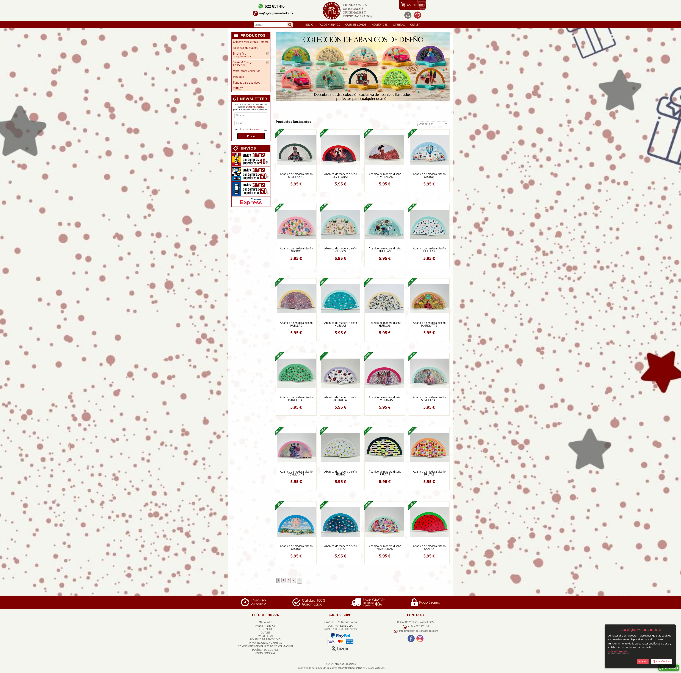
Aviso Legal (265, 636)
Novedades (380, 24)
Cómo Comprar (265, 653)
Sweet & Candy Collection (242, 64)
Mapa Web (265, 622)
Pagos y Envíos (329, 24)
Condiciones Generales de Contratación (265, 646)
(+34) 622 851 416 (418, 626)
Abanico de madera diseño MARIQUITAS (429, 324)
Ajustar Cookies (661, 661)
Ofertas (399, 24)
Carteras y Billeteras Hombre (250, 42)
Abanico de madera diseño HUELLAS (385, 250)
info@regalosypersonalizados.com (418, 631)
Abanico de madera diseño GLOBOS (429, 175)
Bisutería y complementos (242, 55)
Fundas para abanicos (246, 82)
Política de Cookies (265, 650)
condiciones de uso (254, 129)
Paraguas (238, 76)
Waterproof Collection (247, 71)
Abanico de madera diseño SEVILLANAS (296, 175)
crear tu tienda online (350, 668)
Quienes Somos (355, 24)
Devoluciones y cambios (265, 643)
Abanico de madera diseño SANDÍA (429, 547)
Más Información (618, 651)
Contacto (265, 629)
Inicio (309, 24)
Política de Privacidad (265, 639)
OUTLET (415, 24)
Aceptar (642, 661)
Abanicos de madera (245, 47)
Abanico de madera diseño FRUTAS (340, 473)
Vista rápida (296, 149)
